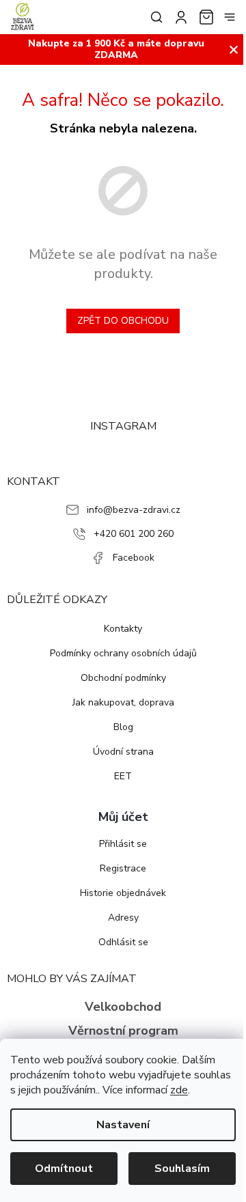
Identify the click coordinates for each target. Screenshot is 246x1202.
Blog (123, 727)
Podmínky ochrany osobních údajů (123, 653)
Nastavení (123, 1124)
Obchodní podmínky (123, 677)
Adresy (123, 917)
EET (123, 776)
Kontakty (123, 628)
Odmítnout (64, 1168)
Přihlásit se (123, 843)
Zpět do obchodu (123, 320)
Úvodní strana (123, 751)
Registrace (123, 868)
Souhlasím (182, 1168)
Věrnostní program (123, 1030)
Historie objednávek (123, 892)
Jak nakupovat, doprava (123, 702)
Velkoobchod (123, 1006)
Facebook (133, 557)
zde (179, 1090)
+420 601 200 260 (134, 533)
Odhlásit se (123, 942)
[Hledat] (153, 17)
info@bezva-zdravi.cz (133, 509)
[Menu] (229, 17)
